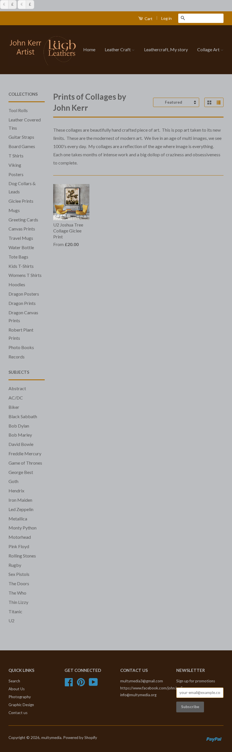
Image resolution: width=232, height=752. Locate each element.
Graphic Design (21, 704)
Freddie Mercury (24, 453)
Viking (14, 165)
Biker (13, 407)
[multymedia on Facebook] (69, 684)
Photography (19, 697)
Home (89, 49)
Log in (166, 18)
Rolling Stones (22, 555)
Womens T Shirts (25, 275)
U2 (11, 620)
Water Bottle (21, 247)
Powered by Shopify (80, 737)
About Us (16, 689)
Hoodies (16, 284)
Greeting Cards (23, 219)
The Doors (18, 583)
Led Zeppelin (20, 509)
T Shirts (15, 155)
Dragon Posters (23, 293)
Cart (148, 18)
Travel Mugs (20, 238)
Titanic (15, 611)
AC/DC (15, 397)
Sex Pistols (18, 574)
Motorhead (19, 537)
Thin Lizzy (18, 602)
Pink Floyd (18, 546)
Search (14, 681)
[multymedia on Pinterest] (81, 684)
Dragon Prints (22, 303)
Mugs (14, 210)
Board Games (21, 146)
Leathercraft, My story (166, 49)
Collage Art (208, 49)
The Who (17, 592)
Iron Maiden (20, 500)
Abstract (17, 388)
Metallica (17, 518)
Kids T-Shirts (21, 266)
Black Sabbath (22, 416)
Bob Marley (20, 434)
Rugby (14, 565)
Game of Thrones (25, 462)
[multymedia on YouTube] (93, 684)
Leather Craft (118, 49)
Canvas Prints (21, 228)
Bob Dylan (18, 425)
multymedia (51, 737)
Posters (15, 174)
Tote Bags (18, 256)
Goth (13, 481)
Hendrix (16, 490)
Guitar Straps (21, 137)
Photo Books (21, 347)
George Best (20, 472)
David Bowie (20, 444)
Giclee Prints (20, 201)
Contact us (17, 712)
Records (16, 356)
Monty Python (22, 527)
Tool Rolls (18, 110)
